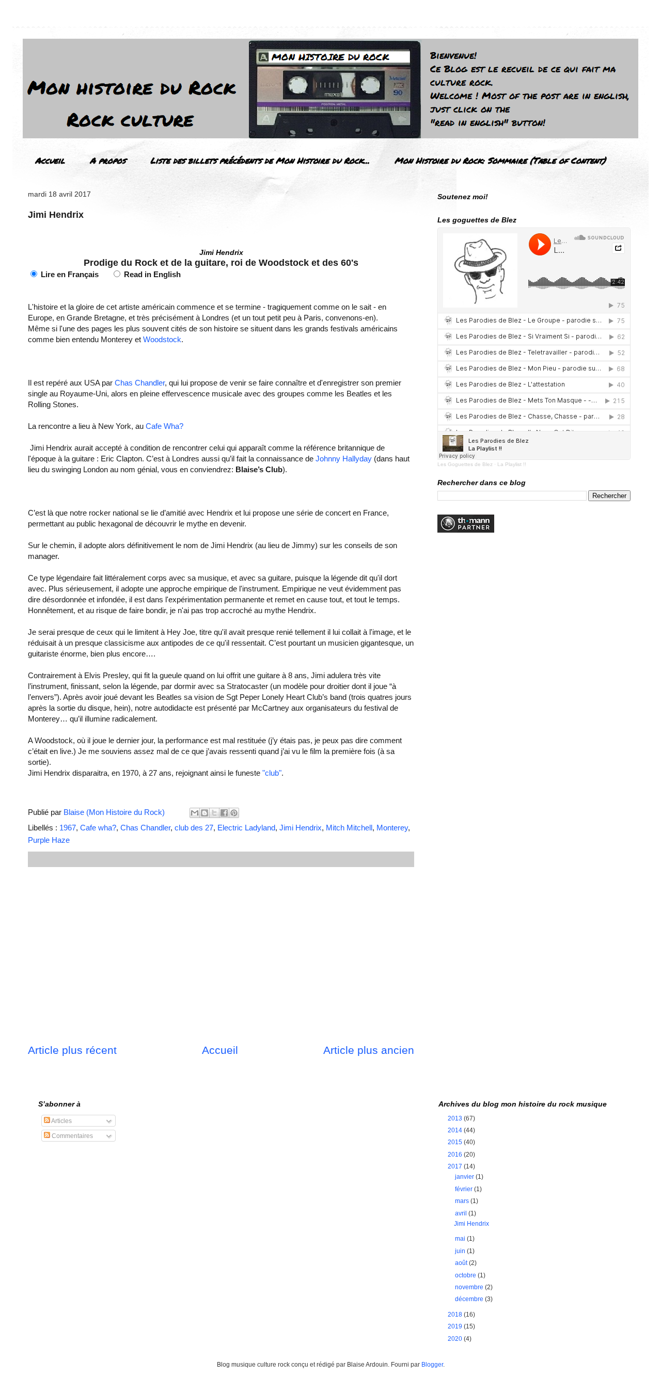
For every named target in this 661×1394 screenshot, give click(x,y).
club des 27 (194, 827)
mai (461, 1238)
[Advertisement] (221, 955)
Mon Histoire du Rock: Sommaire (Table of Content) (500, 160)
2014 (456, 1130)
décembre (470, 1299)
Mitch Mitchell (349, 827)
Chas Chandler (140, 382)
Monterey (392, 827)
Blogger (432, 1364)
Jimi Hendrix (300, 827)
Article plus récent (72, 1050)
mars (462, 1201)
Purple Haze (49, 840)
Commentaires (71, 1136)
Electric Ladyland (246, 827)
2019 (456, 1326)
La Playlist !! (511, 464)
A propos (107, 160)
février (464, 1189)
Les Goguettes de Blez (465, 464)
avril (461, 1213)
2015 (456, 1142)
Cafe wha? (98, 827)
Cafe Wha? (164, 426)
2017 (456, 1166)
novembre (470, 1287)
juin (461, 1251)
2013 (456, 1118)
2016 (456, 1154)
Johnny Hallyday (344, 458)
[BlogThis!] (204, 813)
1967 (67, 827)
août (462, 1263)
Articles (61, 1121)
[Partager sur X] (214, 813)
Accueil (50, 160)
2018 (456, 1314)
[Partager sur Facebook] (224, 813)
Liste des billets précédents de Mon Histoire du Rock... (260, 160)
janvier (465, 1176)
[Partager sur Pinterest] (234, 813)
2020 (456, 1338)
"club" (271, 772)
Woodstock (162, 339)
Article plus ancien (368, 1050)
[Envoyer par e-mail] (195, 813)
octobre (466, 1275)
